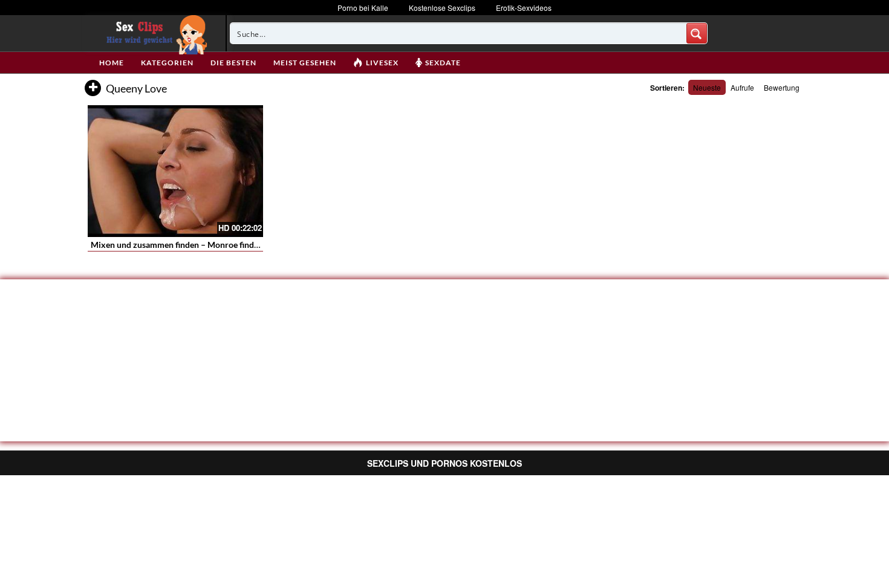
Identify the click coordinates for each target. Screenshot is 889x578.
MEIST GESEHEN (304, 62)
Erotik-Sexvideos (524, 7)
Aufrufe (742, 87)
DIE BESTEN (233, 62)
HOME (111, 62)
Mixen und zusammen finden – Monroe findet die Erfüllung (201, 244)
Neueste (707, 87)
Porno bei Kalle (362, 7)
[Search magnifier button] (696, 33)
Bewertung (781, 87)
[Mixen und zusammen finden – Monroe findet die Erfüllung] (175, 171)
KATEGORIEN (167, 62)
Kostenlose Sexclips (442, 7)
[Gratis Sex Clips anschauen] (153, 33)
